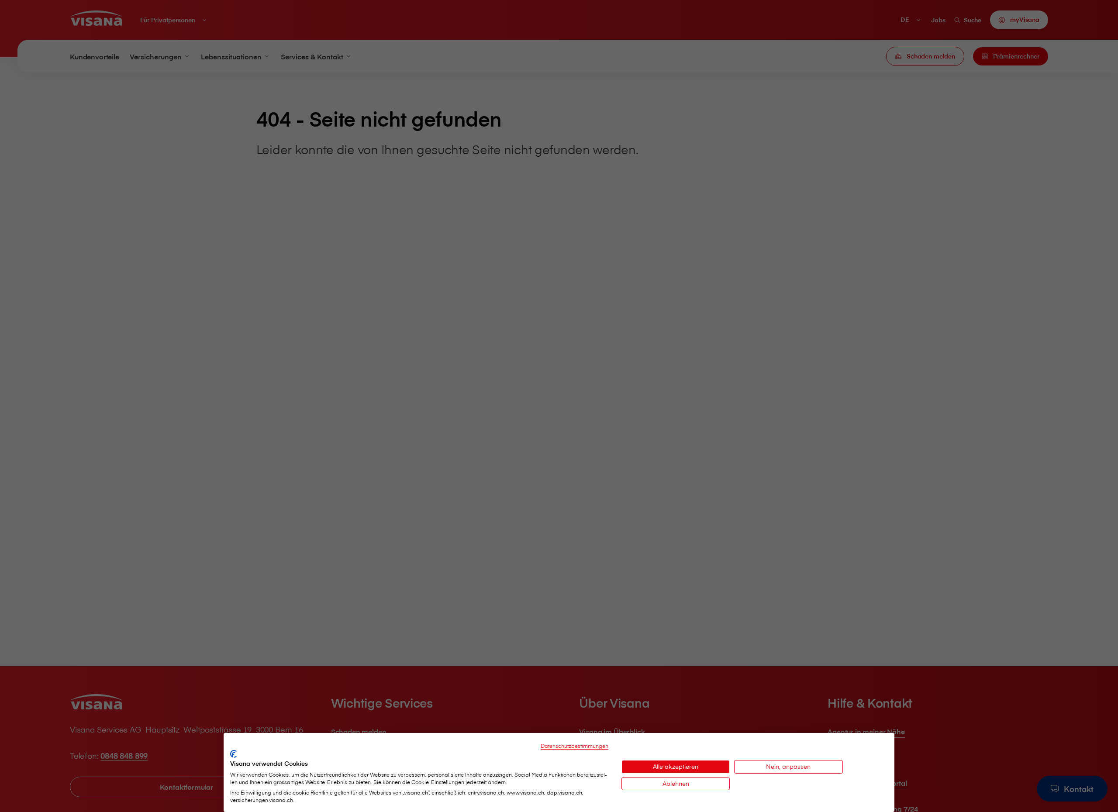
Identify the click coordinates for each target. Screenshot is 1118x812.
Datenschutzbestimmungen (574, 745)
